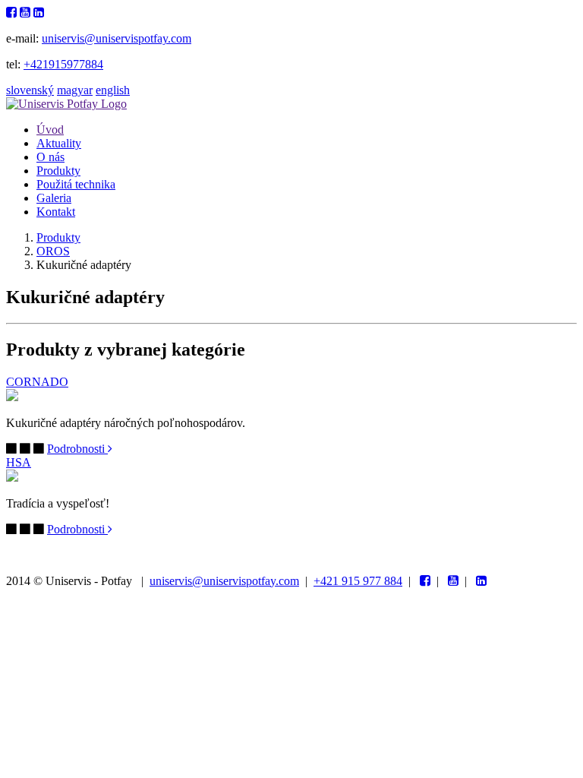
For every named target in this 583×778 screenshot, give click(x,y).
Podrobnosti (77, 448)
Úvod (50, 129)
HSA (18, 462)
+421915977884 (63, 64)
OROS (53, 251)
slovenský (30, 90)
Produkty (58, 170)
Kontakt (55, 211)
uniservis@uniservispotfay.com (116, 38)
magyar (75, 90)
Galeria (53, 197)
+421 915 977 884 (358, 580)
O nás (50, 156)
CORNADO (37, 381)
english (113, 90)
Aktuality (58, 143)
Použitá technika (75, 184)
